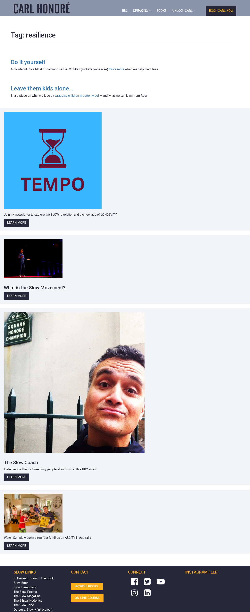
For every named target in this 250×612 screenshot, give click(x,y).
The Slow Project (25, 592)
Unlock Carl (182, 11)
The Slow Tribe (24, 605)
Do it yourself (28, 62)
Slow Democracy (25, 587)
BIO (124, 11)
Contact (80, 572)
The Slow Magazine (27, 596)
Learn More (16, 222)
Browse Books (87, 586)
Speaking (141, 11)
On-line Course (87, 598)
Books (161, 11)
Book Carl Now (221, 11)
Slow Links (25, 572)
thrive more (116, 69)
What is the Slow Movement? (34, 287)
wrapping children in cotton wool (77, 95)
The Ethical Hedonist (28, 600)
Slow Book (21, 583)
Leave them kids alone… (42, 88)
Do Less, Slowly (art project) (33, 609)
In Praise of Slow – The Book (34, 578)
